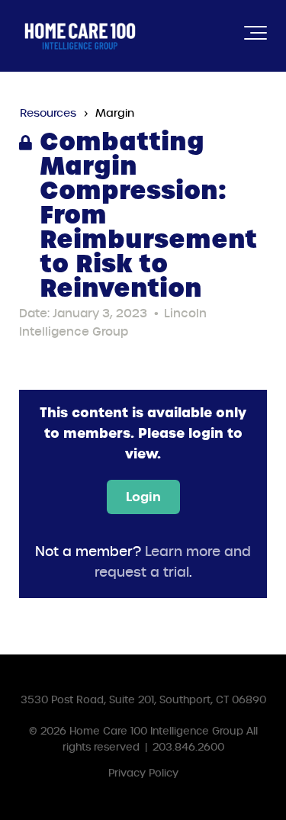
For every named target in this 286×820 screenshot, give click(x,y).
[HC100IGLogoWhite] (80, 35)
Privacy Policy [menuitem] (143, 773)
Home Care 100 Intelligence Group (156, 731)
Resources (48, 113)
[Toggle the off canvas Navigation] (255, 36)
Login (143, 496)
